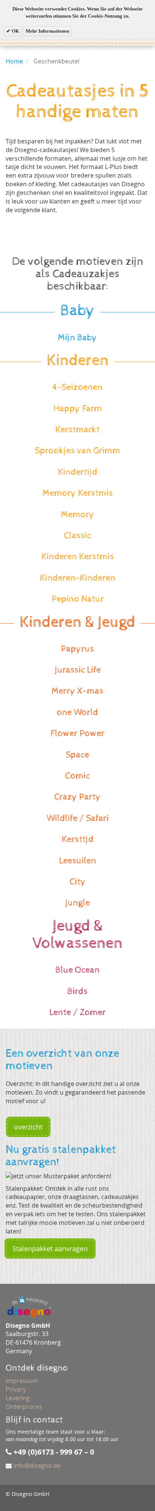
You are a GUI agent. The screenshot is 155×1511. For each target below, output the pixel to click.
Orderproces (24, 1406)
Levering (18, 1398)
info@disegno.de (37, 1465)
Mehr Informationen (47, 31)
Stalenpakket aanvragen (50, 1248)
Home (14, 61)
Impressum (22, 1381)
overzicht (28, 1126)
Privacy (16, 1389)
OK (15, 31)
